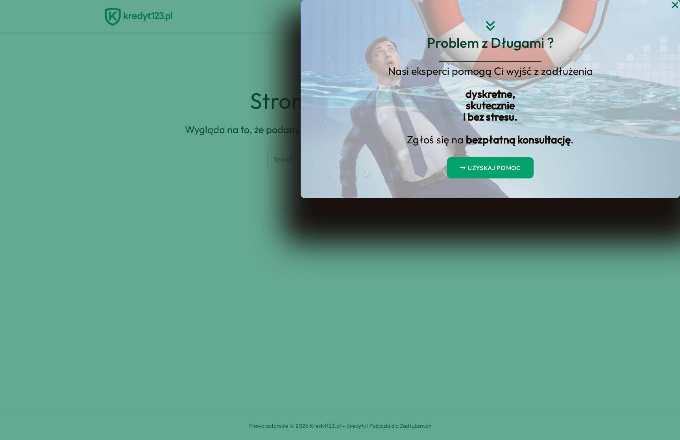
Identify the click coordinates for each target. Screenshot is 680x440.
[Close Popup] (675, 5)
